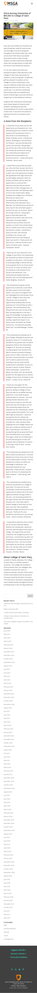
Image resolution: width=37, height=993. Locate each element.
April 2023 (7, 680)
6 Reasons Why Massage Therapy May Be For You (18, 604)
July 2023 (7, 669)
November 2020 (9, 781)
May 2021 (7, 760)
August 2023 (8, 666)
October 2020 (8, 785)
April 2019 (7, 848)
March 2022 (7, 725)
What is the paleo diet (11, 609)
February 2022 (8, 729)
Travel (6, 936)
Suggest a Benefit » (18, 950)
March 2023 (7, 683)
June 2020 (7, 799)
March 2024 (7, 641)
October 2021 (8, 743)
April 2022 (7, 722)
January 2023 (8, 690)
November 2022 (9, 697)
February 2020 (8, 813)
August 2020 (8, 792)
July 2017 (7, 911)
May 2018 (7, 886)
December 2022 (9, 694)
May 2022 (7, 718)
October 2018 (8, 869)
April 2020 (7, 806)
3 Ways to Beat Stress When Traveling (16, 612)
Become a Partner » (18, 953)
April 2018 (7, 890)
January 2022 (8, 732)
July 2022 (7, 711)
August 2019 (8, 834)
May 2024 (7, 634)
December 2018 (9, 862)
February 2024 (8, 645)
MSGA (6, 21)
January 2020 (8, 816)
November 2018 (9, 865)
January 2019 (8, 858)
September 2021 (9, 746)
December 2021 (9, 736)
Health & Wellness (10, 929)
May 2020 (7, 802)
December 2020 (9, 778)
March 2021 (7, 767)
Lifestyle (6, 932)
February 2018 (8, 897)
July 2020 (7, 795)
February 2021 (8, 771)
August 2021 (8, 750)
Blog (16, 21)
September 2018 (9, 872)
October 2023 (8, 659)
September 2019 (9, 830)
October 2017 (8, 907)
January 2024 (8, 648)
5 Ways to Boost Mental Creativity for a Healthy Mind (16, 617)
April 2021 (7, 764)
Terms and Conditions (18, 957)
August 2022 (8, 708)
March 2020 (7, 809)
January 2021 (8, 774)
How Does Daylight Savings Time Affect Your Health (18, 623)
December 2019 (9, 820)
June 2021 (7, 757)
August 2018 (8, 876)
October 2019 (8, 827)
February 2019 (8, 855)
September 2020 (9, 788)
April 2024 (7, 638)
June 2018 (7, 883)
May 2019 (7, 844)
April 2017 (7, 918)
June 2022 (7, 715)
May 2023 (7, 676)
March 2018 (7, 893)
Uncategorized (8, 939)
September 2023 (9, 662)
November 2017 (9, 904)
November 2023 (9, 655)
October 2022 (8, 701)
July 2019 (7, 837)
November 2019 (9, 823)
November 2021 (9, 739)
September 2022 (9, 704)
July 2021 (7, 753)
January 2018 (8, 900)
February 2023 (8, 687)
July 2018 (7, 879)
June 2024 (7, 631)
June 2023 (7, 673)
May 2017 (7, 914)
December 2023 (9, 652)
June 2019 (7, 841)
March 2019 (7, 851)
